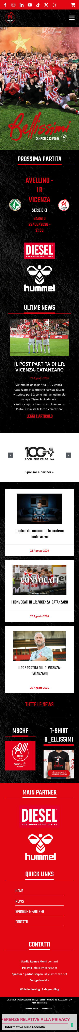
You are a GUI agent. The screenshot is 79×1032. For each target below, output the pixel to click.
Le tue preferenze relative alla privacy (36, 1019)
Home (19, 891)
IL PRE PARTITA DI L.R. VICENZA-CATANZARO (39, 671)
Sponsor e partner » (40, 472)
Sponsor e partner (29, 911)
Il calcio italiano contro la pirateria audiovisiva (39, 534)
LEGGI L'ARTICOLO (40, 416)
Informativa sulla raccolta (25, 1027)
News (19, 901)
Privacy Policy (32, 1009)
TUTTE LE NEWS (39, 704)
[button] (68, 455)
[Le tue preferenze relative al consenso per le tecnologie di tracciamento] (72, 1025)
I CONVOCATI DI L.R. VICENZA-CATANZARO (39, 602)
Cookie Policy (47, 1009)
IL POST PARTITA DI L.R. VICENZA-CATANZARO (39, 366)
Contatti (21, 922)
